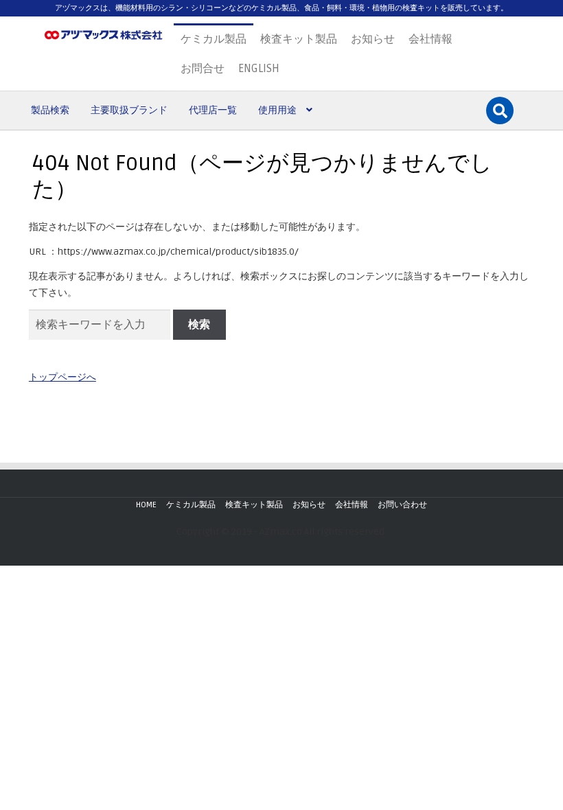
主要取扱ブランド (129, 110)
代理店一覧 (213, 110)
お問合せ (203, 69)
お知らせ (373, 39)
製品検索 (50, 110)
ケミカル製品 (213, 39)
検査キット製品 (298, 39)
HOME (146, 505)
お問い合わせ (402, 505)
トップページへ (62, 377)
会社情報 (430, 39)
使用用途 (277, 110)
